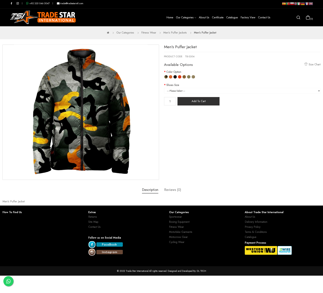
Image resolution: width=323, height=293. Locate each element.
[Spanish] (284, 5)
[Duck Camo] (166, 77)
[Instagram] (105, 252)
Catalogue (250, 237)
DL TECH (201, 271)
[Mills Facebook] (11, 3)
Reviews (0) (172, 189)
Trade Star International (137, 271)
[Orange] (170, 77)
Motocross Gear (178, 237)
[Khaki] (193, 77)
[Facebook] (105, 245)
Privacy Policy (252, 227)
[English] (311, 5)
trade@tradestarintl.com (71, 3)
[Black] (175, 77)
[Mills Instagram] (17, 3)
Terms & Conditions (256, 232)
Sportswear (175, 217)
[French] (307, 5)
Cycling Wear (176, 242)
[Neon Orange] (179, 77)
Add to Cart (199, 101)
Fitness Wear (148, 33)
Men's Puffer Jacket (205, 33)
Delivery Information (256, 222)
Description (150, 189)
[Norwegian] (295, 4)
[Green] (188, 77)
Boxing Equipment (179, 222)
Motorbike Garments (180, 232)
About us (250, 217)
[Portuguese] (288, 5)
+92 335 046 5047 (39, 3)
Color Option (173, 72)
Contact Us (94, 227)
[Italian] (299, 5)
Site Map (93, 222)
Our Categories (125, 33)
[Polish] (292, 5)
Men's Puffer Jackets (175, 33)
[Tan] (184, 77)
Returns (92, 217)
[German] (303, 5)
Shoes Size (172, 85)
